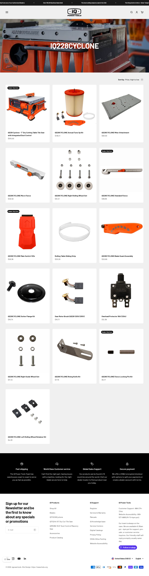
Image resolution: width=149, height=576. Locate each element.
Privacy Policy (95, 535)
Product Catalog (56, 537)
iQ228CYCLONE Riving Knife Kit (67, 376)
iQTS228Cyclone (56, 517)
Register (93, 508)
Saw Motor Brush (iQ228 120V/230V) (70, 316)
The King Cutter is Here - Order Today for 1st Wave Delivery (129, 3)
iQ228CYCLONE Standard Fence (115, 195)
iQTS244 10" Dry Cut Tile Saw (61, 521)
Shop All (53, 508)
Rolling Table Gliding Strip (65, 256)
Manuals (93, 517)
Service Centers (96, 526)
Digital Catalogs (96, 530)
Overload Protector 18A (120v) (114, 316)
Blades (52, 513)
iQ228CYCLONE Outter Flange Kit (21, 316)
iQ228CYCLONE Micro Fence (19, 195)
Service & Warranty (98, 513)
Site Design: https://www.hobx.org (35, 567)
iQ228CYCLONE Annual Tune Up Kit (69, 132)
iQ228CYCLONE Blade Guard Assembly (117, 256)
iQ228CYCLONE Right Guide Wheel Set (23, 376)
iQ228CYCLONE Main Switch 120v (21, 256)
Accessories (55, 533)
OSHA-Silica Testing (98, 539)
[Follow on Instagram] (13, 558)
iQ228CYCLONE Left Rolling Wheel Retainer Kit (27, 437)
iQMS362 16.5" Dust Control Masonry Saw (64, 527)
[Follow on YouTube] (19, 558)
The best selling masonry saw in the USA (80, 3)
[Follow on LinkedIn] (25, 558)
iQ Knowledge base (97, 521)
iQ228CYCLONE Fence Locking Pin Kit (117, 376)
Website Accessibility (99, 543)
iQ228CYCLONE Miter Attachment (115, 132)
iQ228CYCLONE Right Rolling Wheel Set (71, 195)
